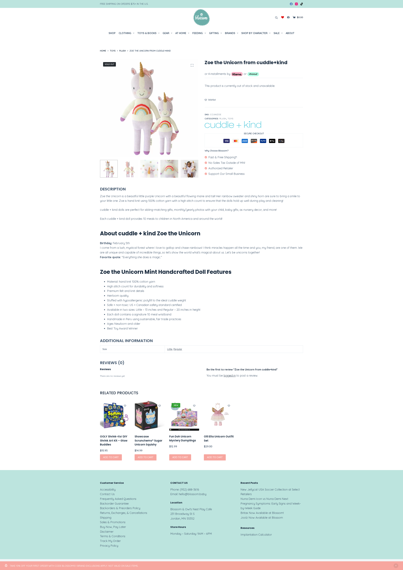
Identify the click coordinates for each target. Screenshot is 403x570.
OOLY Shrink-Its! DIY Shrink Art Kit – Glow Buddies (113, 440)
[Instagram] (296, 4)
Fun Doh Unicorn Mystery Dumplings (182, 438)
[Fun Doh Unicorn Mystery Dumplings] (184, 416)
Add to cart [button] (111, 457)
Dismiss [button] (396, 565)
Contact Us (107, 494)
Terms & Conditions (112, 536)
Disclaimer (107, 531)
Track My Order (110, 541)
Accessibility (108, 489)
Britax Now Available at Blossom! (262, 513)
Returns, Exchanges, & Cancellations (123, 513)
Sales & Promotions (112, 522)
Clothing (125, 33)
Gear (166, 33)
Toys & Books (146, 33)
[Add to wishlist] (125, 405)
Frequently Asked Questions (118, 499)
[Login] (288, 17)
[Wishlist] (282, 17)
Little (169, 349)
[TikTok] (301, 4)
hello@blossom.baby (192, 494)
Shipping (105, 517)
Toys (230, 118)
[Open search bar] (276, 17)
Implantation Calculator (256, 534)
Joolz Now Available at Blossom (262, 517)
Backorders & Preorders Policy (120, 508)
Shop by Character (254, 33)
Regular (177, 349)
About (290, 33)
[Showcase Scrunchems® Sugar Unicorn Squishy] (150, 416)
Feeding (197, 33)
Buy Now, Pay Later (113, 527)
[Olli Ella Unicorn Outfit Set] (219, 416)
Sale (277, 33)
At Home (180, 33)
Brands (230, 33)
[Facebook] (291, 4)
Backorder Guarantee (114, 503)
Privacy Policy (109, 545)
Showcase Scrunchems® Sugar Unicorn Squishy (148, 440)
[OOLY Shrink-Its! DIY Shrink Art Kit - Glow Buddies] (115, 416)
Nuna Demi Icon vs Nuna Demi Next (264, 499)
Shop (112, 33)
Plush (222, 118)
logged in (230, 375)
